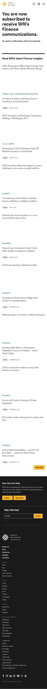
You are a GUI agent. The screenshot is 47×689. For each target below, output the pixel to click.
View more (39, 467)
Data (4, 549)
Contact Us (6, 640)
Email (7, 516)
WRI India (5, 630)
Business (6, 243)
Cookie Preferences (8, 668)
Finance (6, 293)
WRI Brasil (5, 622)
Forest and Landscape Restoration (20, 94)
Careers (4, 654)
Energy (4, 589)
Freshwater (6, 597)
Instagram (7, 676)
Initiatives (6, 552)
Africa (4, 565)
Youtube (25, 676)
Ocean (4, 599)
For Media (5, 649)
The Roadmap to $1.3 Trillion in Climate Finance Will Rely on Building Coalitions (19, 199)
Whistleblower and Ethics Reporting (14, 665)
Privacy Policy (6, 660)
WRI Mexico (6, 636)
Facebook (3, 676)
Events (4, 643)
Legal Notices (6, 662)
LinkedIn (11, 676)
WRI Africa (5, 619)
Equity (4, 609)
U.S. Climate (8, 144)
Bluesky (18, 676)
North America (7, 576)
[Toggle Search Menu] (34, 4)
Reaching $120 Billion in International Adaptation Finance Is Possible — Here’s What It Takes (19, 350)
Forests (4, 594)
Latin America (6, 573)
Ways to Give (20, 498)
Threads (14, 676)
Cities (4, 583)
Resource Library (7, 646)
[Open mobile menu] (43, 3)
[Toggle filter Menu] (39, 4)
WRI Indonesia (7, 633)
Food (3, 591)
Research (5, 546)
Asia (3, 568)
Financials (5, 651)
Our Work (5, 558)
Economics (6, 607)
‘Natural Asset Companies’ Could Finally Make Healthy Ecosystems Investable (19, 249)
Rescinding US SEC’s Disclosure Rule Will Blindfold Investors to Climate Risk (20, 150)
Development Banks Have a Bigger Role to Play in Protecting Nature (20, 299)
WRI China (5, 625)
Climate (6, 193)
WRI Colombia (7, 628)
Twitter (22, 676)
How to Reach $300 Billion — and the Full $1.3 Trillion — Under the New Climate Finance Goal (20, 452)
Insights (5, 555)
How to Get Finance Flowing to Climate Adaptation (19, 401)
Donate (6, 498)
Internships (6, 657)
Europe (4, 570)
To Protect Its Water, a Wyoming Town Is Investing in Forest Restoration (19, 100)
